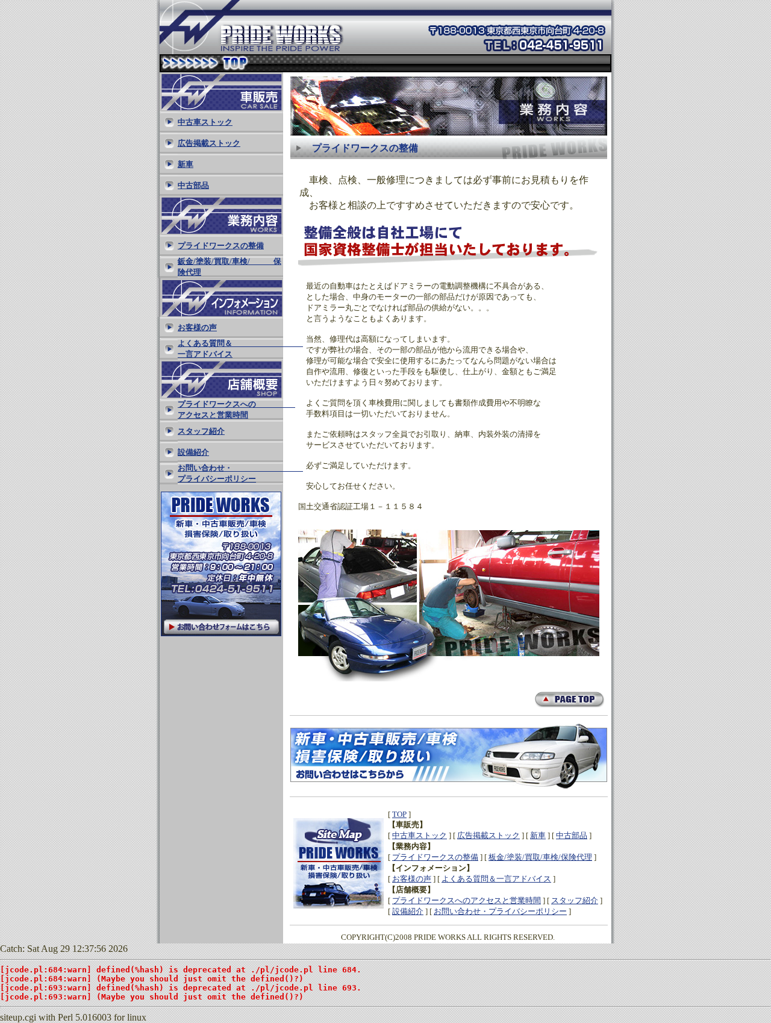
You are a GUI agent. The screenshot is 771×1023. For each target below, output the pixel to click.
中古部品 (571, 835)
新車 (538, 835)
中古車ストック (419, 835)
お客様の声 (411, 878)
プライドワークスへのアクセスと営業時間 (466, 900)
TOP (399, 814)
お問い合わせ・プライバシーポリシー (500, 911)
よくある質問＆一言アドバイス (496, 878)
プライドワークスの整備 (435, 857)
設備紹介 (407, 911)
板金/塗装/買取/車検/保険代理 (540, 857)
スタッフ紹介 (574, 900)
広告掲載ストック (488, 835)
